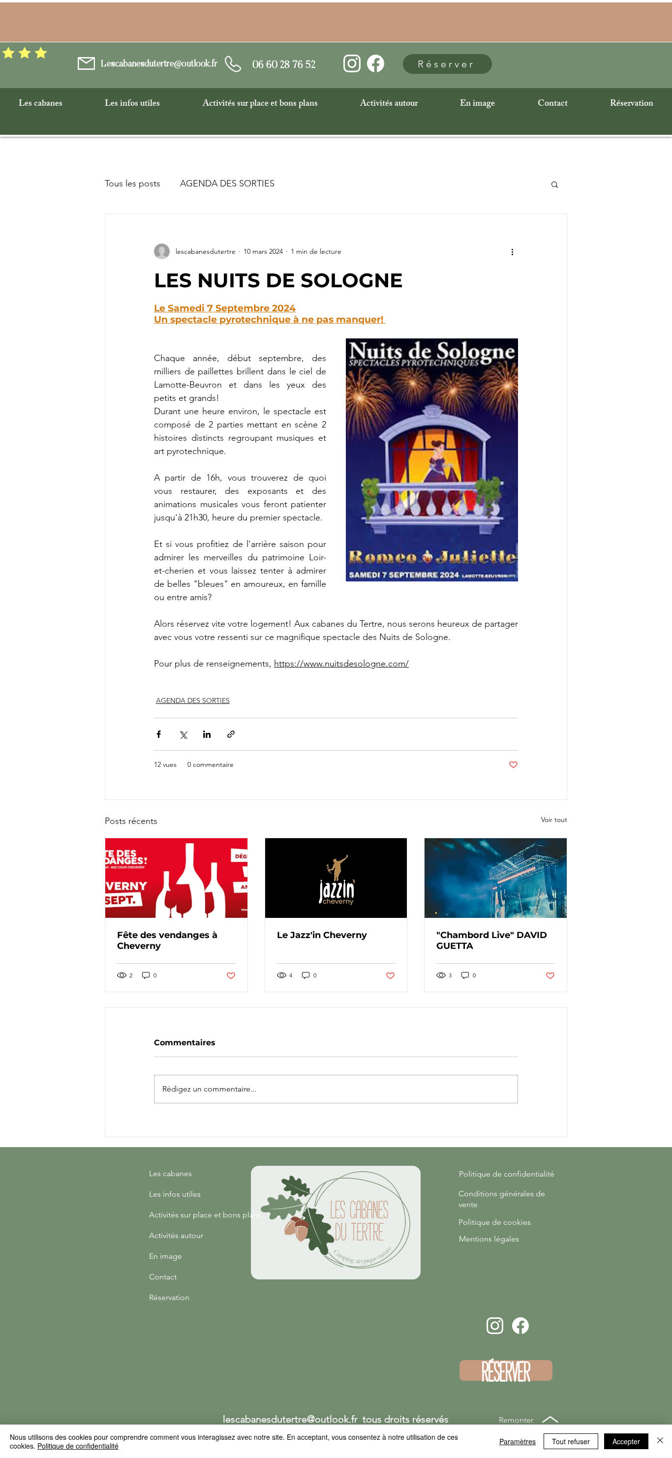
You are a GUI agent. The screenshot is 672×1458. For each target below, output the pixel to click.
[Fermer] (660, 1441)
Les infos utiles (175, 1194)
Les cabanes (170, 1173)
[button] (40, 104)
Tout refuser (571, 1441)
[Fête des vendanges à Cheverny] (176, 878)
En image (165, 1256)
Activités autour (176, 1235)
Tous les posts (132, 184)
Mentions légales (489, 1239)
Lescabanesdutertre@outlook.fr (159, 64)
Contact (163, 1276)
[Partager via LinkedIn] (207, 734)
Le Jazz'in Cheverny (322, 935)
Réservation (169, 1297)
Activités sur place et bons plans (183, 1214)
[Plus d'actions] (512, 251)
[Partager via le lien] (231, 734)
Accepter (626, 1441)
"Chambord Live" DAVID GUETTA (491, 940)
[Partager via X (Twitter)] (182, 734)
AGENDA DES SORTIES (227, 184)
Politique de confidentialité (506, 1174)
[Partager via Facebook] (158, 734)
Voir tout (554, 819)
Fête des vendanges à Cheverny (167, 940)
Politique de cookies (494, 1222)
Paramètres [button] (517, 1441)
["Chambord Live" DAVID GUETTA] (496, 878)
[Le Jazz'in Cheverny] (336, 878)
